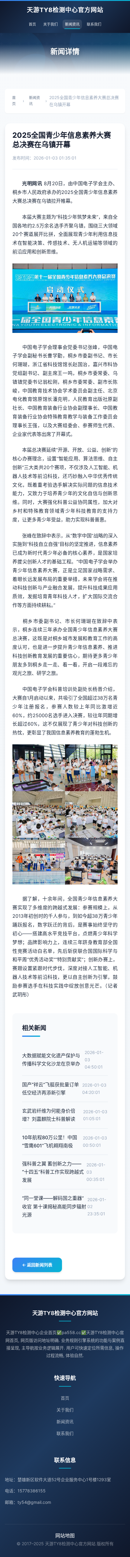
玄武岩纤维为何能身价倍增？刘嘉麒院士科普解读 (48, 1115)
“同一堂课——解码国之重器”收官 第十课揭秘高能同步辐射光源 (54, 1206)
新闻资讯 (72, 24)
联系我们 (94, 24)
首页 (32, 24)
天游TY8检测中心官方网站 (65, 10)
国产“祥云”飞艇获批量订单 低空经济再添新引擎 (50, 1089)
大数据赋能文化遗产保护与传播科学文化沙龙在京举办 (51, 1060)
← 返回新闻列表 (37, 1264)
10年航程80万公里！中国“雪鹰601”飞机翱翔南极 (49, 1141)
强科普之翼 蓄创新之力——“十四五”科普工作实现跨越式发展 (53, 1172)
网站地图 (65, 1536)
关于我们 (50, 24)
